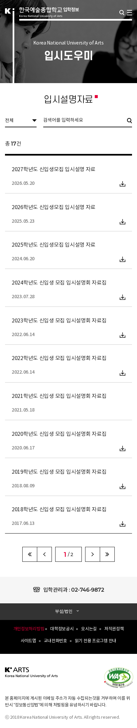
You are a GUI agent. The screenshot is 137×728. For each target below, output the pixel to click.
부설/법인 (63, 611)
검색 (121, 12)
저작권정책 (114, 629)
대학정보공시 (61, 629)
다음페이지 (92, 554)
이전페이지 (44, 554)
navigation (129, 12)
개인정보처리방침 (29, 629)
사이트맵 (28, 641)
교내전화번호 (55, 641)
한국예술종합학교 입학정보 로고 (49, 20)
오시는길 (89, 629)
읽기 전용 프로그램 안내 (95, 641)
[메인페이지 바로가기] (31, 676)
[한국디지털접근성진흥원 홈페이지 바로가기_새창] (122, 677)
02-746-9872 (87, 590)
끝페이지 (107, 554)
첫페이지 (29, 554)
